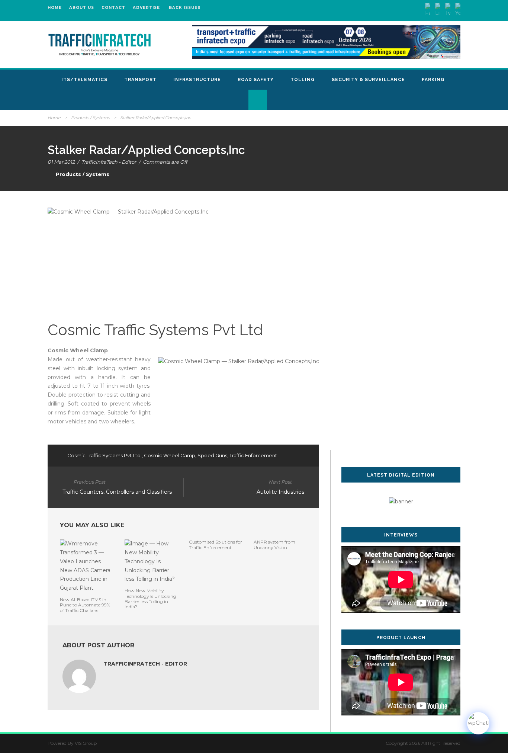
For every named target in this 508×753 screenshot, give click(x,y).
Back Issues (184, 7)
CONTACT (113, 7)
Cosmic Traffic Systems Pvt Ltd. (104, 455)
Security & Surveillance (368, 79)
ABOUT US (81, 7)
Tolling (302, 79)
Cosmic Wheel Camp (169, 455)
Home (54, 117)
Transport (140, 79)
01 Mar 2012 (61, 162)
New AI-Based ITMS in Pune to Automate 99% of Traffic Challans (85, 605)
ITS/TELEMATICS (84, 79)
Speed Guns (212, 455)
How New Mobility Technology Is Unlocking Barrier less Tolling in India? (150, 598)
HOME (55, 7)
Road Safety (256, 79)
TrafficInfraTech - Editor (108, 162)
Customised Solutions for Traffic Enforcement (215, 544)
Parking (433, 79)
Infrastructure (197, 79)
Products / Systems (90, 117)
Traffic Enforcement (253, 455)
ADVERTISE (146, 7)
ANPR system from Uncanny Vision (274, 544)
